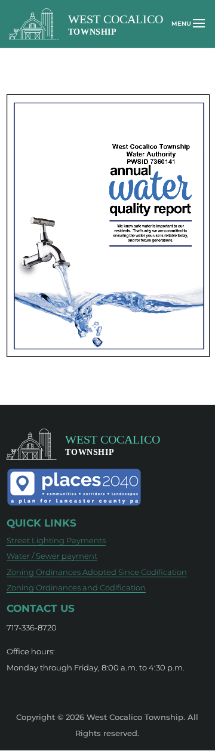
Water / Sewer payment (52, 556)
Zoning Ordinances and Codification (76, 587)
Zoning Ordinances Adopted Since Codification (97, 572)
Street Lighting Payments (56, 540)
